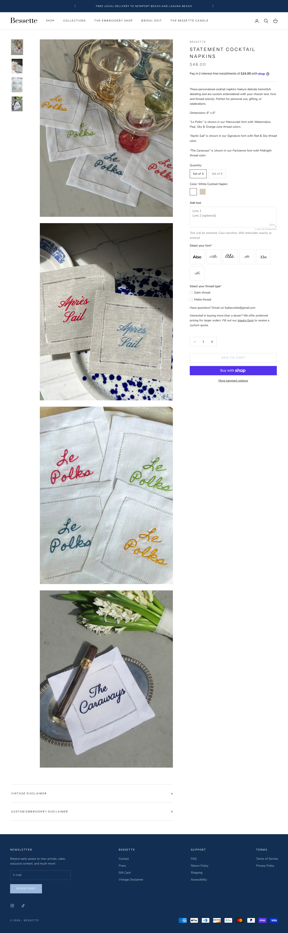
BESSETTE (198, 41)
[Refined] (246, 256)
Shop (50, 20)
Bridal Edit (151, 20)
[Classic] (263, 256)
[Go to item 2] (17, 66)
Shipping (196, 873)
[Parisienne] (213, 256)
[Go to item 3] (17, 85)
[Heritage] (197, 256)
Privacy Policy (265, 866)
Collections (74, 20)
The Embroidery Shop (113, 20)
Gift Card (125, 873)
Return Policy (199, 866)
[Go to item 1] (17, 47)
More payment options (233, 381)
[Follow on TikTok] (23, 906)
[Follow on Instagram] (12, 906)
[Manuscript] (230, 256)
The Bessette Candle (189, 20)
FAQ (194, 859)
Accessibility (199, 880)
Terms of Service (267, 859)
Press (122, 866)
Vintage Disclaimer (131, 880)
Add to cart (233, 358)
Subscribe (26, 888)
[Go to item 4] (17, 104)
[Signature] (197, 273)
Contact (124, 859)
